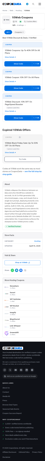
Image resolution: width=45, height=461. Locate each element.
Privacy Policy (37, 452)
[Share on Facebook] (20, 270)
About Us (6, 388)
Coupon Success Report (12, 413)
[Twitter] (10, 370)
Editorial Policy (24, 452)
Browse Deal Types (10, 405)
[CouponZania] (22, 348)
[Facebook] (21, 370)
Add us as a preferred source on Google (21, 376)
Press (4, 400)
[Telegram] (32, 370)
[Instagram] (4, 370)
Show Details (9, 57)
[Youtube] (16, 370)
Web (11, 10)
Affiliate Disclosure (9, 452)
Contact (5, 392)
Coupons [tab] (19, 32)
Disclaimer (6, 457)
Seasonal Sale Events (10, 409)
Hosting (19, 10)
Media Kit (6, 396)
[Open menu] (39, 4)
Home (4, 10)
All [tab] (8, 32)
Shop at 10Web (21, 262)
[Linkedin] (26, 370)
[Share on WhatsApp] (12, 270)
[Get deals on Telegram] (27, 4)
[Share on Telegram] (16, 270)
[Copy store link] (25, 270)
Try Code (22, 159)
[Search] (33, 4)
